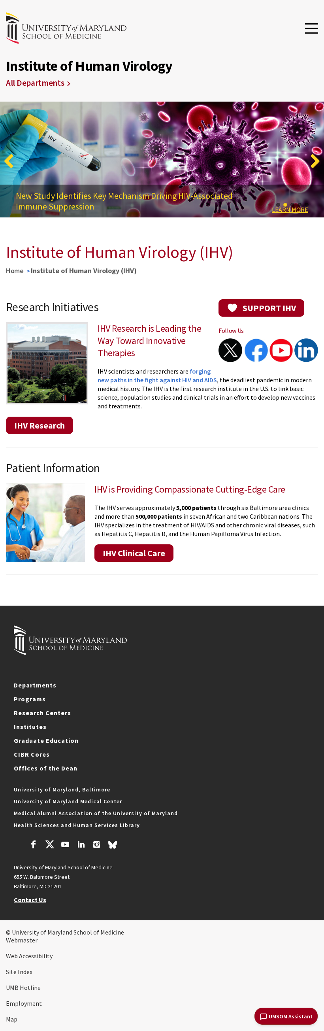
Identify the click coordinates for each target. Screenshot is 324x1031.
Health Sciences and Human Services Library (77, 825)
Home (15, 270)
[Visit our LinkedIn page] (81, 846)
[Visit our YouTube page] (65, 846)
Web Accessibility (29, 956)
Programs (30, 699)
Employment (24, 1003)
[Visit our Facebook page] (34, 846)
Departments (35, 685)
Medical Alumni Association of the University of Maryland (96, 813)
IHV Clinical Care (134, 553)
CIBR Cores (32, 754)
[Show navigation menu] (311, 29)
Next (312, 161)
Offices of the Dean (45, 768)
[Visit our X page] (49, 846)
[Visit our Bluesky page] (112, 847)
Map (11, 1019)
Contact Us (30, 900)
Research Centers (42, 713)
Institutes (30, 727)
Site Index (19, 972)
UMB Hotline (23, 987)
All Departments (35, 82)
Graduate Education (46, 740)
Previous (12, 161)
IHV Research (39, 425)
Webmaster (22, 940)
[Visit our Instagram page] (96, 846)
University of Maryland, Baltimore (62, 789)
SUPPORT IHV (269, 307)
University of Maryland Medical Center (68, 801)
